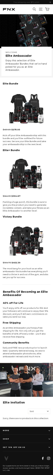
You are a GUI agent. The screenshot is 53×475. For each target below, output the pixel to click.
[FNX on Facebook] (42, 458)
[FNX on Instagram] (48, 458)
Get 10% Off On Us (14, 447)
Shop (6, 439)
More (6, 430)
